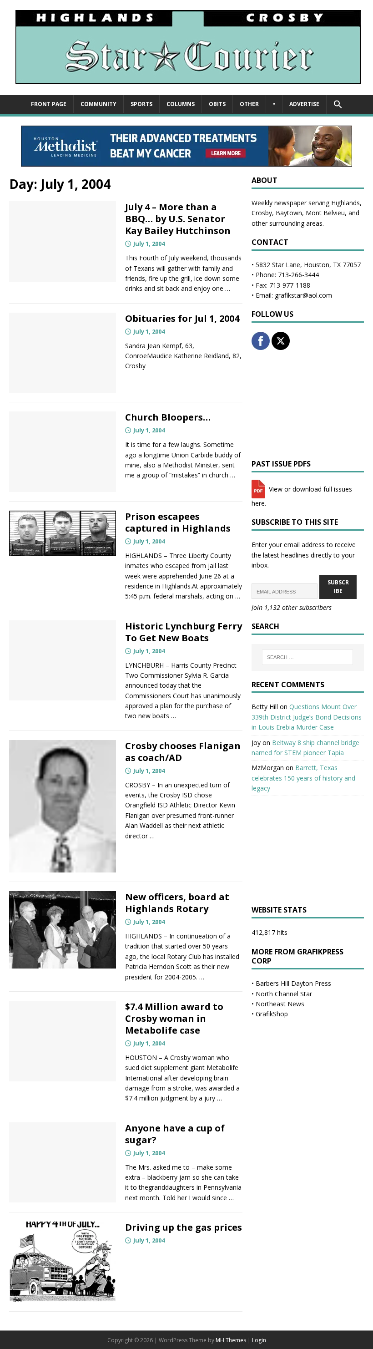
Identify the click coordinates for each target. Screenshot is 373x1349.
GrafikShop (272, 1013)
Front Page (48, 104)
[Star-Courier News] (187, 90)
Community (98, 104)
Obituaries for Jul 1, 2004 (182, 318)
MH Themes (231, 1340)
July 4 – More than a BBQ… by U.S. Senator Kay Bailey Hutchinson (178, 219)
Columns (180, 104)
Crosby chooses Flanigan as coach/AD (183, 752)
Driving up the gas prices (183, 1227)
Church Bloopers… (168, 417)
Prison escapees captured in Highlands (178, 522)
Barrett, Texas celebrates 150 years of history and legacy (303, 777)
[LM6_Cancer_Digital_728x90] (186, 161)
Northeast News (280, 1003)
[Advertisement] (308, 404)
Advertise (304, 104)
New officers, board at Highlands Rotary (177, 903)
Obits (217, 104)
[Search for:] (307, 657)
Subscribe (338, 586)
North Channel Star (284, 993)
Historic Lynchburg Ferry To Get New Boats (183, 632)
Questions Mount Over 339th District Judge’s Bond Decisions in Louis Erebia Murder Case (307, 716)
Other (249, 104)
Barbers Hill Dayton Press (293, 983)
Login (259, 1340)
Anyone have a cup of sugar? (175, 1134)
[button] (337, 104)
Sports (141, 104)
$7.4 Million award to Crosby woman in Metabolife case (174, 1018)
